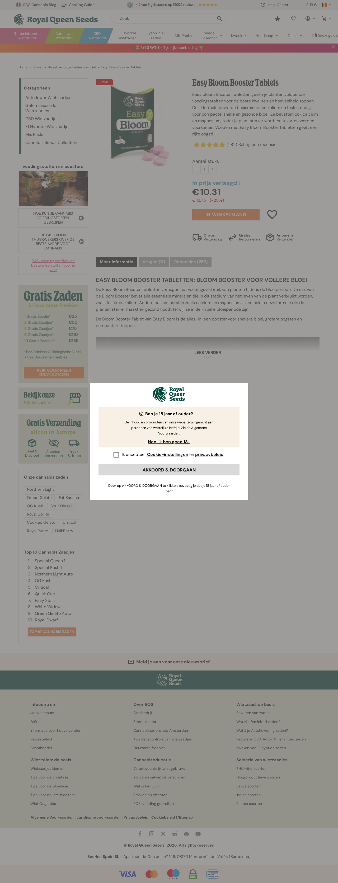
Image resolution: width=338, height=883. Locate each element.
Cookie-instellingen (167, 454)
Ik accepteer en (172, 454)
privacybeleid (209, 454)
